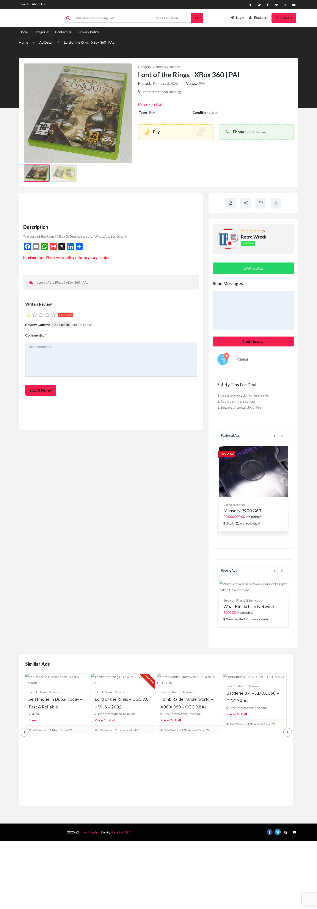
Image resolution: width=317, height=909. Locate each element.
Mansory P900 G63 (242, 510)
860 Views (171, 724)
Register (260, 17)
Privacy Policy (88, 32)
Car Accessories (234, 504)
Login (239, 17)
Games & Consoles (166, 67)
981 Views (237, 730)
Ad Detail (46, 42)
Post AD (285, 18)
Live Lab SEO (122, 832)
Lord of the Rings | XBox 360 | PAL (89, 42)
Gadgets (144, 67)
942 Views (105, 730)
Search (24, 4)
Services (229, 600)
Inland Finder (89, 832)
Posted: (144, 83)
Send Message (253, 341)
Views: (191, 83)
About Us (38, 4)
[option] (253, 488)
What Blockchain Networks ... (251, 606)
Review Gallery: (37, 324)
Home (23, 32)
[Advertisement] (100, 207)
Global (242, 359)
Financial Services (248, 600)
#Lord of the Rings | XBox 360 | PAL (62, 282)
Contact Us (63, 32)
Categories (41, 32)
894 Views (39, 730)
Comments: (35, 335)
